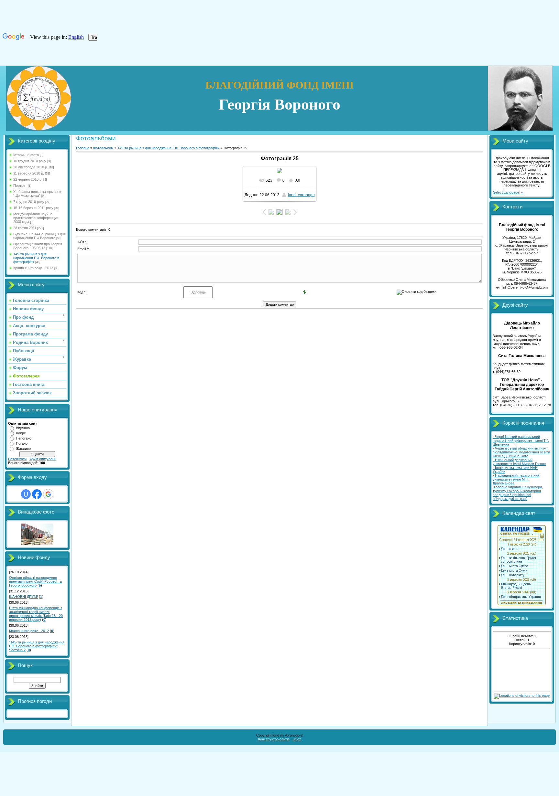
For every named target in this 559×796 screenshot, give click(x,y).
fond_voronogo (301, 195)
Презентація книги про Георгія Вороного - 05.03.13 (37, 246)
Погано (21, 443)
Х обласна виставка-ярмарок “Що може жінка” (37, 193)
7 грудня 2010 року (28, 202)
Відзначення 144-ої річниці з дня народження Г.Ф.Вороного (39, 236)
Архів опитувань (42, 459)
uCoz (297, 739)
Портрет (20, 185)
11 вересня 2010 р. (28, 173)
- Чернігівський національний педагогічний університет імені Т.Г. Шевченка (521, 440)
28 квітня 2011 (24, 228)
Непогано (23, 438)
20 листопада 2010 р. (30, 167)
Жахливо (23, 449)
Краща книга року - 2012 (33, 268)
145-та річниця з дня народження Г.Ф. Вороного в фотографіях (36, 258)
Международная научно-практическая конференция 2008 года (36, 218)
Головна (82, 148)
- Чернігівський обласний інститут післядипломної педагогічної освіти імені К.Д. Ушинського (521, 452)
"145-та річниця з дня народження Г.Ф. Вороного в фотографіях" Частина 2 (36, 646)
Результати (17, 459)
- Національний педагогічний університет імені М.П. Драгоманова (516, 479)
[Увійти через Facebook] (37, 494)
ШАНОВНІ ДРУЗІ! (23, 597)
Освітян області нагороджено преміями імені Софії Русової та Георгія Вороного (35, 581)
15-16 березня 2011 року (33, 208)
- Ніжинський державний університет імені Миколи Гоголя (519, 462)
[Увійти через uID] (26, 494)
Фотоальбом (103, 148)
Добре (21, 433)
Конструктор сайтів (274, 739)
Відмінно (23, 428)
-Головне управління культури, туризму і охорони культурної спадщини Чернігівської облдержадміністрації (518, 493)
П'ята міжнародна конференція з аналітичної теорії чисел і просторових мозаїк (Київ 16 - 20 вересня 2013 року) (36, 613)
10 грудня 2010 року (29, 161)
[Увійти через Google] (48, 494)
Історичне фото (26, 155)
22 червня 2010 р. (27, 179)
